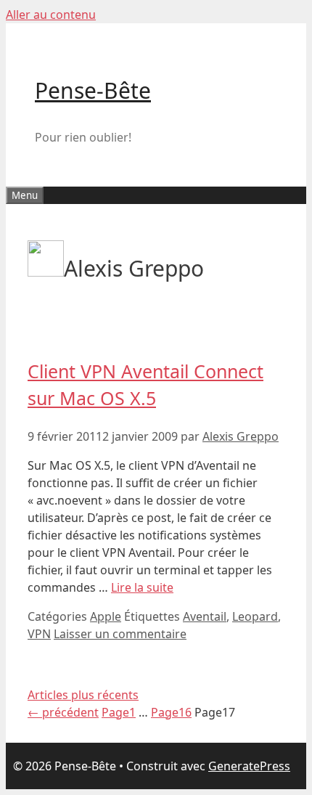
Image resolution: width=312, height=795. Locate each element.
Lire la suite (142, 587)
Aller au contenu (51, 15)
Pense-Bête (93, 90)
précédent (63, 712)
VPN (39, 634)
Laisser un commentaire (120, 634)
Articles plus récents (83, 695)
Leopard (255, 616)
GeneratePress (249, 766)
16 (171, 712)
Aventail (204, 616)
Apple (105, 616)
